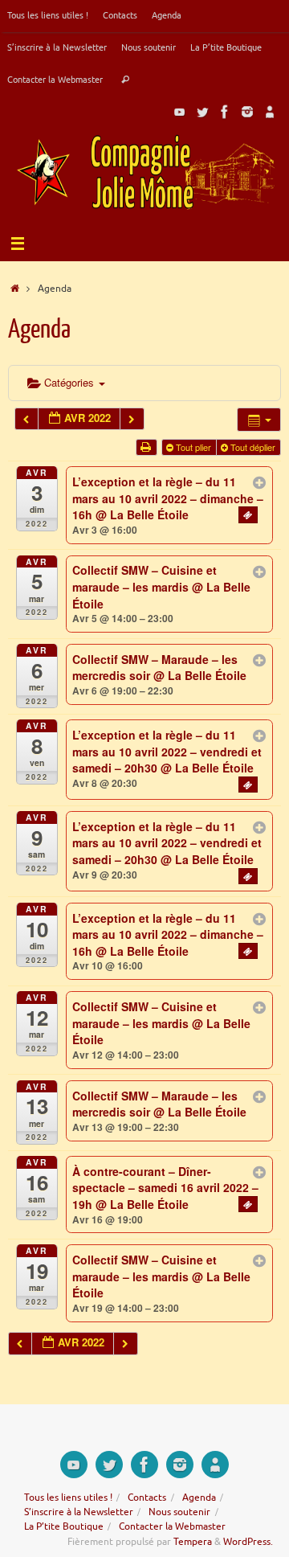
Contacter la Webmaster (55, 79)
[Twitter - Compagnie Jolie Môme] (202, 111)
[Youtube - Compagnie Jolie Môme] (180, 111)
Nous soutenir (148, 47)
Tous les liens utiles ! (47, 15)
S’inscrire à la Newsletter (57, 47)
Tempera (192, 1541)
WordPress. (248, 1541)
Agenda (166, 15)
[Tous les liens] (269, 111)
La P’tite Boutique (226, 47)
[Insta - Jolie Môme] (247, 111)
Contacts (120, 15)
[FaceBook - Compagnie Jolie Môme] (225, 111)
